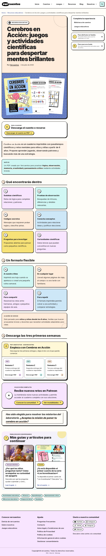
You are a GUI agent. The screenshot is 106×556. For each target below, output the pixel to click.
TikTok (79, 525)
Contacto (41, 525)
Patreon (79, 529)
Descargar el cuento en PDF (19, 133)
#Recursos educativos (10, 499)
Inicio (37, 4)
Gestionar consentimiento (47, 541)
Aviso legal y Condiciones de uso (50, 528)
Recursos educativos (15, 13)
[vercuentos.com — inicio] (11, 4)
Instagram (91, 521)
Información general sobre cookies (51, 538)
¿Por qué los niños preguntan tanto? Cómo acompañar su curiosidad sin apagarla (17, 472)
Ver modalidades (52, 403)
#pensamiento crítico (52, 495)
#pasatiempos (36, 495)
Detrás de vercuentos (11, 522)
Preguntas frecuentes (46, 522)
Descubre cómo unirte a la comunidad (87, 534)
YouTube (79, 521)
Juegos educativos (9, 528)
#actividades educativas (11, 495)
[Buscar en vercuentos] (102, 4)
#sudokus (39, 499)
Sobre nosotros (8, 525)
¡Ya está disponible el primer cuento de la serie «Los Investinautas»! (49, 471)
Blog (81, 4)
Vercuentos (14, 65)
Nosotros (91, 4)
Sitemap (57, 553)
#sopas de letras (26, 499)
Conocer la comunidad (27, 403)
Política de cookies (45, 535)
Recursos (72, 4)
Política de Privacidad (46, 531)
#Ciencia (26, 495)
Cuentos (46, 4)
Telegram (90, 525)
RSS (47, 553)
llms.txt (51, 553)
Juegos (59, 4)
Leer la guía (10, 485)
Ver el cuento (43, 485)
